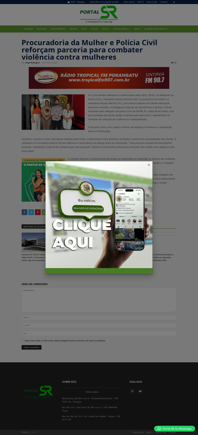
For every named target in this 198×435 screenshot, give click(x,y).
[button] (174, 429)
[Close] (149, 165)
